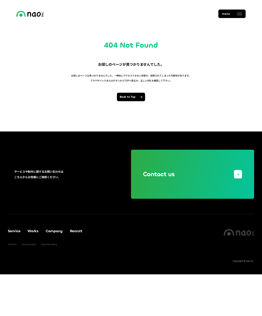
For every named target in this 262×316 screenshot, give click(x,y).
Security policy (49, 244)
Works (33, 231)
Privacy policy (29, 244)
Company (54, 231)
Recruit (76, 231)
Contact (12, 244)
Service (14, 231)
